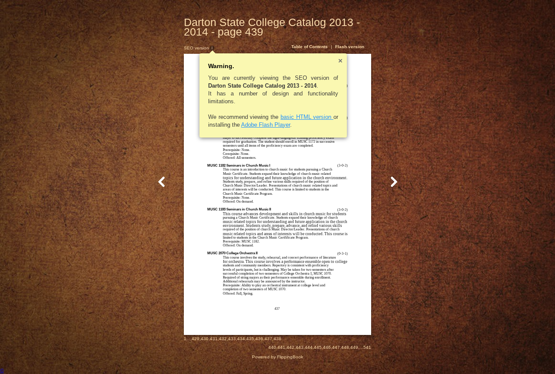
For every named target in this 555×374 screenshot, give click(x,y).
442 (290, 347)
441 (281, 347)
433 (232, 338)
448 (345, 347)
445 (318, 347)
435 (250, 338)
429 (195, 338)
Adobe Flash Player (265, 124)
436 (259, 338)
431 (214, 338)
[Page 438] (161, 181)
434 (241, 338)
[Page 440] (393, 181)
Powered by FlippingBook (277, 356)
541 (367, 347)
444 (309, 347)
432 (223, 338)
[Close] (340, 61)
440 (272, 347)
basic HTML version (307, 117)
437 (268, 338)
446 (327, 347)
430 (205, 338)
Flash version (349, 46)
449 (354, 347)
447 (336, 347)
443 (300, 347)
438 (277, 338)
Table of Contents (309, 46)
